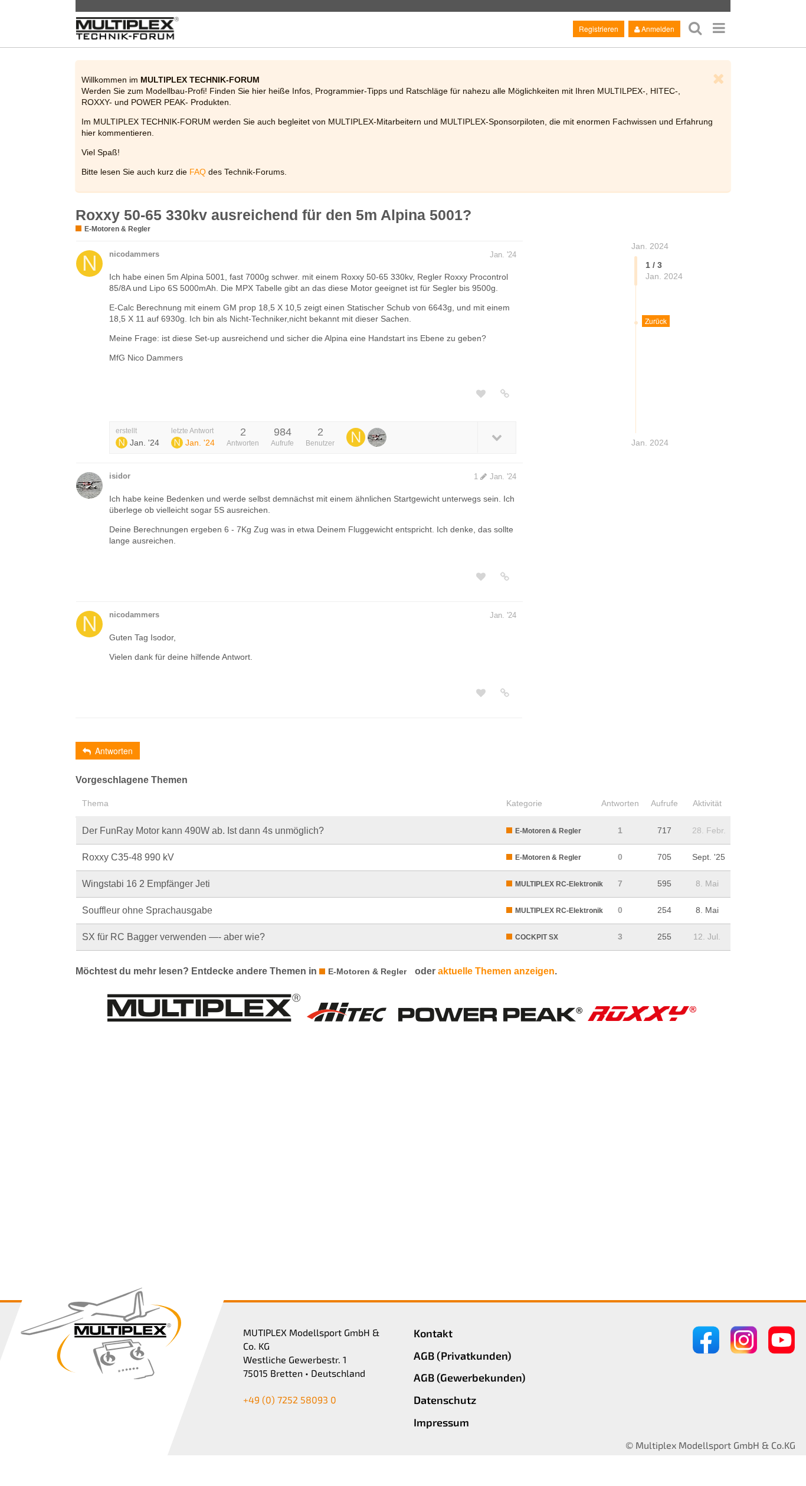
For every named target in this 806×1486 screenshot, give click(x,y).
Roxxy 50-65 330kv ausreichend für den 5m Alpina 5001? (273, 215)
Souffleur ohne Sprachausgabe (147, 910)
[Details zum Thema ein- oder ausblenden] (496, 437)
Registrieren (598, 29)
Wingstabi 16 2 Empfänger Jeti (146, 884)
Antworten (114, 751)
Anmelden (657, 29)
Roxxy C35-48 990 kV (128, 857)
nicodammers (134, 254)
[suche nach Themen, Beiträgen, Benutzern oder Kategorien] (695, 28)
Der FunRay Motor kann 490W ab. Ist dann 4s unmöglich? (203, 831)
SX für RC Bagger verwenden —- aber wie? (173, 937)
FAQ (197, 171)
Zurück (656, 321)
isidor (119, 476)
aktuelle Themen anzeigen (496, 970)
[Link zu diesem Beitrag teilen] (504, 394)
